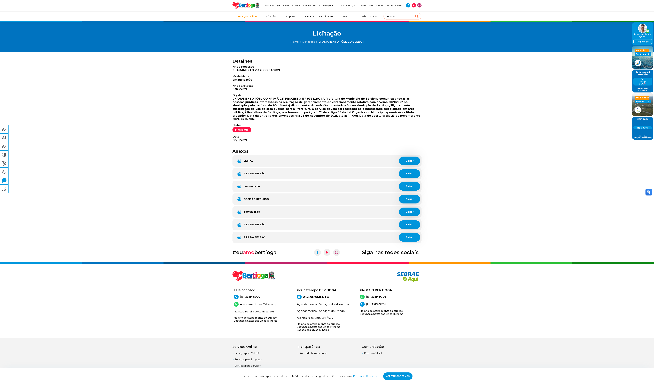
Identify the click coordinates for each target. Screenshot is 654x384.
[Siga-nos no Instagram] (419, 5)
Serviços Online (247, 16)
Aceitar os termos (398, 376)
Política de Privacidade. (366, 376)
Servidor (347, 16)
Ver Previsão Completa (642, 89)
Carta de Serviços (347, 5)
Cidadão (271, 16)
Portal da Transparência (313, 353)
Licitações (361, 5)
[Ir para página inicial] (246, 5)
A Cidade (296, 5)
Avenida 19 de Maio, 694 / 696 (318, 323)
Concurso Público (393, 5)
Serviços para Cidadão (247, 353)
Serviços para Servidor (248, 365)
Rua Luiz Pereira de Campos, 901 (255, 316)
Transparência (330, 5)
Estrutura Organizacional (277, 5)
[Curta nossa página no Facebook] (408, 5)
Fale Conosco (369, 16)
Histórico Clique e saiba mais (643, 136)
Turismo (307, 5)
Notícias (317, 5)
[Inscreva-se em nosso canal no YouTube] (414, 5)
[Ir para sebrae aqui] (400, 277)
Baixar (410, 160)
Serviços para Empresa (248, 359)
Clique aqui (642, 41)
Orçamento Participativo (319, 16)
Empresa (290, 16)
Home (294, 41)
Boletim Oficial (376, 5)
